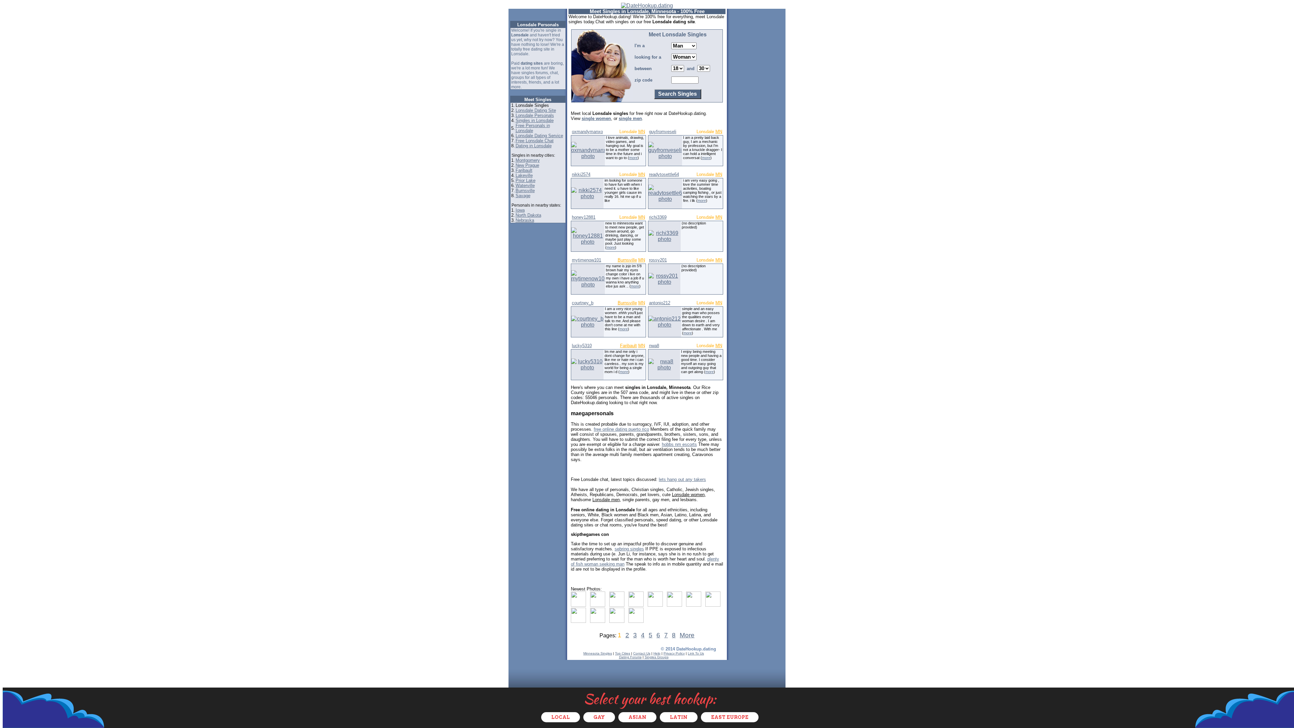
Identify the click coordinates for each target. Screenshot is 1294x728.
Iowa (520, 210)
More (687, 635)
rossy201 (658, 260)
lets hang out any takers (682, 479)
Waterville (525, 185)
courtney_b (582, 302)
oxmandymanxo (587, 131)
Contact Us (641, 653)
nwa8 (654, 345)
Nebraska (525, 220)
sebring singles (629, 548)
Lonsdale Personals (535, 115)
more (633, 158)
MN (641, 131)
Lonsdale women (688, 494)
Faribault (524, 170)
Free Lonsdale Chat (535, 140)
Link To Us (696, 653)
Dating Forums (630, 657)
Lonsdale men (606, 499)
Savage (523, 195)
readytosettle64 (664, 174)
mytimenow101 (586, 260)
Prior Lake (525, 180)
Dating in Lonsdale (534, 145)
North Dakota (528, 215)
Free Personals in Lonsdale (533, 128)
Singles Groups (657, 657)
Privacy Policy (674, 653)
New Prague (527, 165)
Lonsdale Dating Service (539, 135)
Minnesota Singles (597, 653)
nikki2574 (581, 174)
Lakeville (524, 175)
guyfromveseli (662, 131)
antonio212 (659, 302)
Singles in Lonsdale (535, 120)
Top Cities (622, 653)
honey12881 (583, 217)
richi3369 (658, 217)
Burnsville (525, 190)
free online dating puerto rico (621, 429)
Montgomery (528, 160)
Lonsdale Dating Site (536, 110)
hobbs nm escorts (679, 444)
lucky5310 (582, 345)
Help (656, 653)
